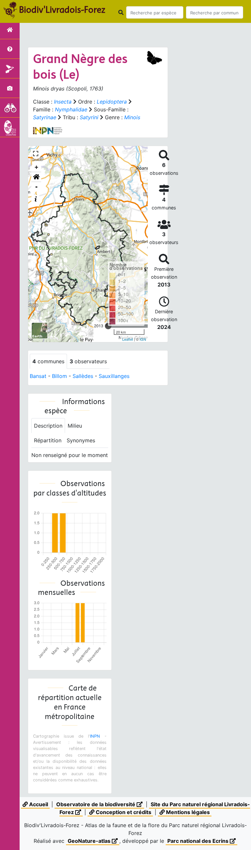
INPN (95, 736)
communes (48, 361)
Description (48, 425)
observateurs (88, 361)
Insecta (63, 101)
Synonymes (81, 440)
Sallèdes (83, 376)
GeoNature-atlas (90, 841)
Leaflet (127, 339)
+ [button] (36, 167)
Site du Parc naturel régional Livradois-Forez (154, 808)
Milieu (75, 425)
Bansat (38, 376)
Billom (59, 376)
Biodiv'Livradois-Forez (62, 9)
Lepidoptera (112, 101)
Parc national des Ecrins (198, 841)
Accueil (38, 804)
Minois (132, 117)
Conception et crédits (122, 812)
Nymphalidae (71, 109)
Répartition (47, 440)
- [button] (36, 186)
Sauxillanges (114, 376)
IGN (143, 339)
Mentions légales (187, 812)
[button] (36, 177)
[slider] (108, 326)
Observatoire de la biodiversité (96, 804)
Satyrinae (44, 117)
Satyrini (89, 117)
